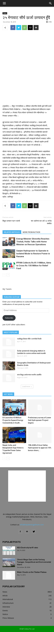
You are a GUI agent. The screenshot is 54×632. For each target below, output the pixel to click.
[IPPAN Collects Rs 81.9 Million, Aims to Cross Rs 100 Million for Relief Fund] (9, 265)
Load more (26, 386)
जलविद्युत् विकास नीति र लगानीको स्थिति (29, 339)
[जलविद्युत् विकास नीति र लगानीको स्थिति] (9, 342)
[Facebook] (20, 531)
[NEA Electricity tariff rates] (9, 550)
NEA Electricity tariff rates (27, 548)
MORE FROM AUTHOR (31, 232)
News (4, 13)
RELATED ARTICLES (12, 232)
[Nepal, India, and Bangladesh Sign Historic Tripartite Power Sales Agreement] (14, 435)
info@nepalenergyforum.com (32, 524)
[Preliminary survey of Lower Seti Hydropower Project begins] (40, 407)
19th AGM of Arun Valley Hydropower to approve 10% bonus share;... (39, 447)
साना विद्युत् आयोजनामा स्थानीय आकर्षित (29, 375)
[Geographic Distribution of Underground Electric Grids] (9, 365)
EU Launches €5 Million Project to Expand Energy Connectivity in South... (13, 420)
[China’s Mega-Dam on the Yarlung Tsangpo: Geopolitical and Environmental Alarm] (9, 562)
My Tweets (7, 289)
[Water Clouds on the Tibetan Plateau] (9, 575)
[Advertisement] (27, 86)
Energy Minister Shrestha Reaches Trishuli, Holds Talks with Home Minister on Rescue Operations (32, 241)
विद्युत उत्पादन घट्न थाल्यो (11, 221)
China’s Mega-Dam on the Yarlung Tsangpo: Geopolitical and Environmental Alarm (34, 562)
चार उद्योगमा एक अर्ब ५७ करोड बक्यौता (41, 222)
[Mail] (27, 531)
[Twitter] (33, 531)
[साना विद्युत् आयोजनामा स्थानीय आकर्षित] (9, 377)
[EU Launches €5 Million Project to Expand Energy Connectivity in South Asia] (14, 407)
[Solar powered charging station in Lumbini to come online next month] (9, 354)
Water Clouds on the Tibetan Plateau (31, 572)
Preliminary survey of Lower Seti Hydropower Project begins (39, 420)
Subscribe (9, 318)
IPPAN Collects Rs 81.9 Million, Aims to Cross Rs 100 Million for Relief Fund (33, 265)
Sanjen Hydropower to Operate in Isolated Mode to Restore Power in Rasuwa (33, 253)
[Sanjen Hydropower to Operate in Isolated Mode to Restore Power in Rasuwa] (9, 253)
